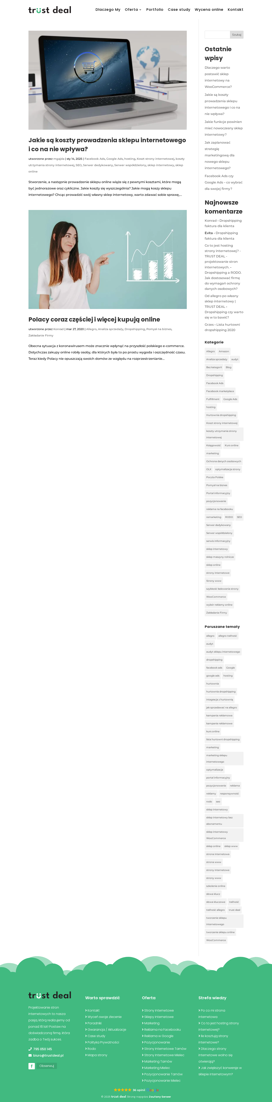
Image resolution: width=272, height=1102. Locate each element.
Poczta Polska (214, 477)
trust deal (234, 909)
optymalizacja (214, 769)
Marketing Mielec (157, 1068)
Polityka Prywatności (103, 1042)
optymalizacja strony (227, 469)
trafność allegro (215, 909)
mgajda (58, 159)
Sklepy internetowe (159, 1017)
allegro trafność (227, 635)
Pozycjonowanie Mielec (162, 1080)
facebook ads (214, 667)
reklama (235, 785)
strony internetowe (217, 572)
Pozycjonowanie (157, 1042)
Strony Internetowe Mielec (164, 1055)
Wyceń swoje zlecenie (105, 1017)
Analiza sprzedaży (110, 329)
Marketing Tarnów (158, 1061)
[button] (136, 1090)
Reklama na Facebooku (162, 1029)
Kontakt (236, 9)
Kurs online (231, 445)
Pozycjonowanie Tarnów (163, 1074)
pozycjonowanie (216, 501)
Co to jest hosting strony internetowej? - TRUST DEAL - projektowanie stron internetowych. (223, 256)
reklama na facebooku (219, 509)
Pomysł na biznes (158, 329)
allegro (210, 635)
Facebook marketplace (220, 391)
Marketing (151, 1023)
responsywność (229, 793)
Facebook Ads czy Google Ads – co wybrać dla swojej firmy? (224, 182)
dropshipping (214, 659)
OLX (208, 469)
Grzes (209, 324)
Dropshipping (135, 329)
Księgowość (213, 445)
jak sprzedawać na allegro (221, 707)
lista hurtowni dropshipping (223, 739)
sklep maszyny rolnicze (220, 556)
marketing (212, 453)
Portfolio (154, 9)
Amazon (224, 351)
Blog (228, 367)
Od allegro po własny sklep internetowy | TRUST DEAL (221, 301)
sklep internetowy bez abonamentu (219, 820)
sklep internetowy (161, 165)
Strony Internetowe (159, 1010)
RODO (229, 517)
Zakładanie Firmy (40, 335)
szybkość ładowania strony (222, 588)
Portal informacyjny (218, 493)
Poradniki (95, 1023)
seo (218, 801)
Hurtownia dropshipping (221, 415)
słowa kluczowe (215, 901)
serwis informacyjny (218, 540)
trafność (234, 901)
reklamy (211, 793)
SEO (79, 165)
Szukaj (236, 34)
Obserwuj (46, 1066)
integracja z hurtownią (219, 699)
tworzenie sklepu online (220, 932)
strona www (213, 862)
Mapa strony (97, 1055)
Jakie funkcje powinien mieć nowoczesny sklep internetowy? (224, 128)
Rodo (92, 1048)
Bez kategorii (214, 367)
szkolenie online (215, 885)
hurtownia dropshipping (221, 691)
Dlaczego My (108, 9)
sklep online (213, 564)
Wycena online (209, 9)
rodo (209, 801)
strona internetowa (217, 854)
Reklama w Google (158, 1036)
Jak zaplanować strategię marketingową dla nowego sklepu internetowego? (220, 155)
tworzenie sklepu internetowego (216, 921)
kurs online (212, 731)
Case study (179, 9)
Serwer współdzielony (130, 165)
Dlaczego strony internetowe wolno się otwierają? (216, 1055)
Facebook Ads (95, 159)
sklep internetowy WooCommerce (217, 835)
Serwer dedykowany (98, 165)
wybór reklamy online (219, 604)
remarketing (213, 517)
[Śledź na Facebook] (31, 1066)
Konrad (58, 329)
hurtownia (212, 683)
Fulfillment (212, 399)
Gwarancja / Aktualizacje (107, 1029)
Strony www (213, 580)
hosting (129, 159)
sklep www (231, 846)
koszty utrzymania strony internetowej (221, 434)
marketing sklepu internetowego (216, 758)
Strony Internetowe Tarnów (165, 1048)
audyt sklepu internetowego (223, 651)
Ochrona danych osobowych (223, 461)
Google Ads (114, 159)
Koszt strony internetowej (155, 159)
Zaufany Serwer (160, 1097)
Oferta (131, 9)
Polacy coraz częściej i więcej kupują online (94, 319)
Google (230, 667)
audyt (234, 359)
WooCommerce (216, 596)
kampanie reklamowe (219, 723)
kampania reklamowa (219, 715)
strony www (213, 878)
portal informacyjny (218, 777)
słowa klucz (213, 893)
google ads (212, 675)
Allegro (91, 329)
